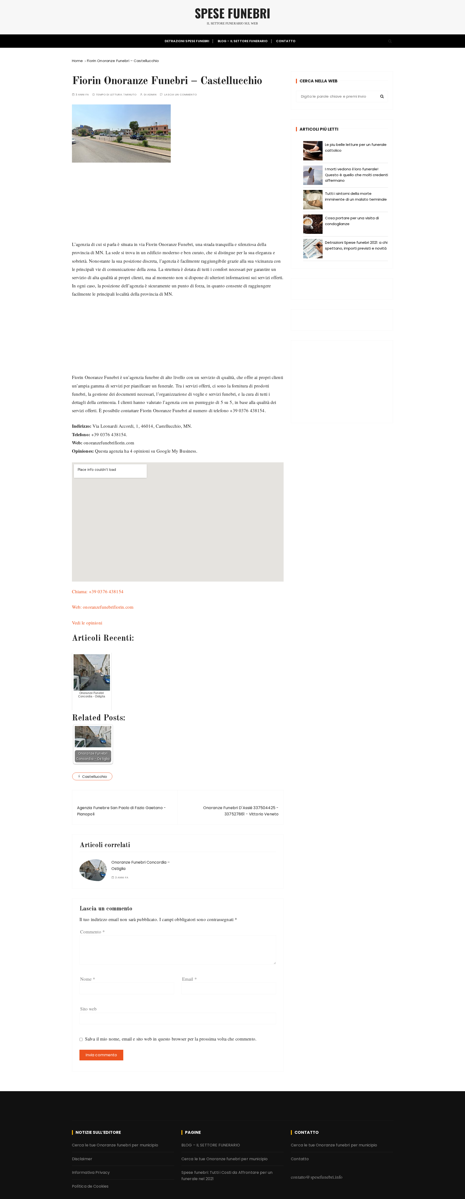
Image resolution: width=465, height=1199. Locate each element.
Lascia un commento (180, 94)
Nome (87, 979)
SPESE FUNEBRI (232, 13)
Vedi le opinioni (87, 623)
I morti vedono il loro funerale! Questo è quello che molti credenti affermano (356, 174)
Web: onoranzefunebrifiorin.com (103, 607)
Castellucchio (94, 776)
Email (189, 979)
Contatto (285, 41)
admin (151, 94)
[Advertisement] (178, 206)
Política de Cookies (90, 1186)
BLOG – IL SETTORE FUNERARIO (243, 41)
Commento (92, 932)
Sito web (88, 1009)
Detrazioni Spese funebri (187, 41)
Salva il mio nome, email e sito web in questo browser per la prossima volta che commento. (170, 1038)
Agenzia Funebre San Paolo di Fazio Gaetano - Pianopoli (121, 811)
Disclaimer (82, 1159)
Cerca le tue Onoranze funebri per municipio (115, 1145)
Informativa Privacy (91, 1172)
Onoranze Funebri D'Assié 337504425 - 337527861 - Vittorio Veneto (241, 811)
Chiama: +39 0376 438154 (98, 591)
